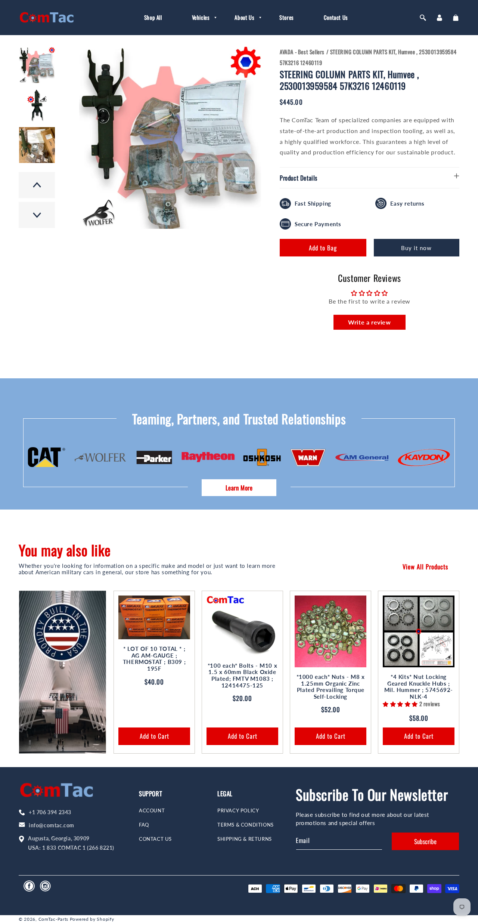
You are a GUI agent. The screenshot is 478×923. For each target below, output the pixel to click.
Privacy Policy (238, 810)
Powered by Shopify (92, 919)
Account (152, 810)
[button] (198, 17)
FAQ (144, 825)
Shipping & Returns (244, 839)
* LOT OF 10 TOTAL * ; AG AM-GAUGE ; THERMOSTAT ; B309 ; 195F (154, 659)
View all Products (425, 566)
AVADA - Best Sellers (302, 51)
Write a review (369, 322)
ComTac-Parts (53, 919)
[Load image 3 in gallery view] (37, 145)
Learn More (239, 487)
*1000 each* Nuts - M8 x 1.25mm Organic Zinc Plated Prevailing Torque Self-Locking (331, 687)
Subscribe (425, 841)
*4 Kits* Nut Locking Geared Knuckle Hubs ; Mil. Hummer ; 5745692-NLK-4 (418, 687)
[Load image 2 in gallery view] (37, 105)
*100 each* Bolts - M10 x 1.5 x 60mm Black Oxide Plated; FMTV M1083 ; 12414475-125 (242, 675)
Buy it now (416, 247)
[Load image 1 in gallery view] (37, 65)
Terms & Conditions (245, 825)
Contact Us (155, 839)
